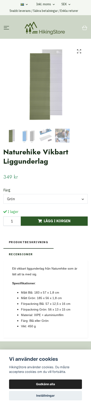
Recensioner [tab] (21, 254)
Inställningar (45, 395)
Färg (6, 190)
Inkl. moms (44, 4)
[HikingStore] (44, 28)
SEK (64, 4)
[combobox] (45, 199)
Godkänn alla (45, 384)
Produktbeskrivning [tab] (28, 242)
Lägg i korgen (57, 221)
